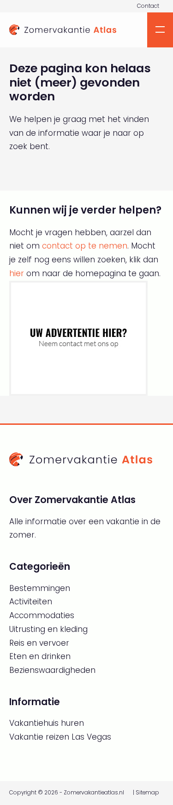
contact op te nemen (84, 245)
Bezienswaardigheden (52, 670)
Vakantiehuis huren (46, 723)
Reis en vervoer (39, 643)
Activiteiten (30, 601)
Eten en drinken (40, 656)
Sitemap (147, 792)
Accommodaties (41, 615)
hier (16, 273)
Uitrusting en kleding (48, 629)
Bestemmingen (39, 588)
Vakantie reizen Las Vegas (60, 736)
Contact (148, 6)
